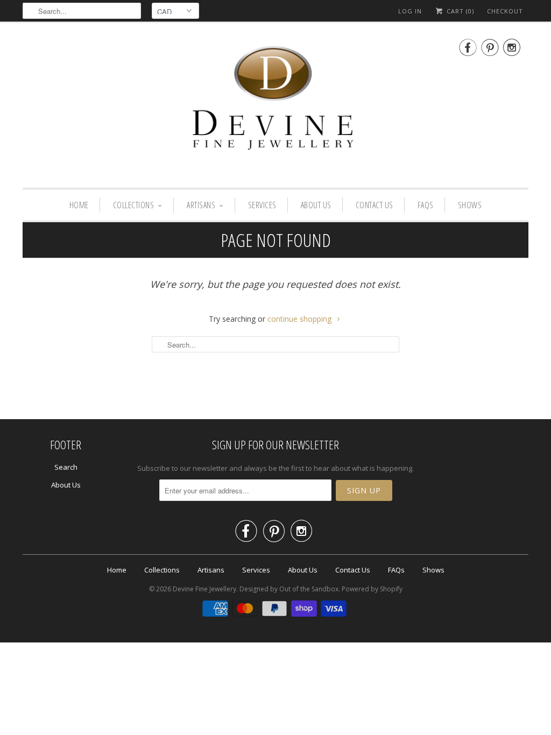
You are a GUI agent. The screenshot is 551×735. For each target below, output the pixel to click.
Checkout (505, 11)
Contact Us (374, 205)
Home (79, 205)
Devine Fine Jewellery (204, 588)
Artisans (201, 205)
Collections (133, 205)
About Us (316, 205)
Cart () (459, 11)
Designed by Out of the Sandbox (288, 588)
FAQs (426, 205)
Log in (410, 11)
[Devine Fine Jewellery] (275, 107)
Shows (470, 205)
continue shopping (300, 319)
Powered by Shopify (372, 588)
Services (262, 205)
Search (65, 467)
